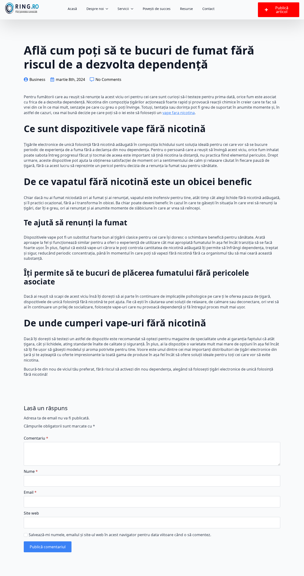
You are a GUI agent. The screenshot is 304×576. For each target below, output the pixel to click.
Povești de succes (157, 8)
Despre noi (95, 8)
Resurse (186, 8)
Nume (31, 471)
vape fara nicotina (178, 112)
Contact (208, 8)
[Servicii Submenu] (133, 8)
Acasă (72, 8)
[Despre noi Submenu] (108, 8)
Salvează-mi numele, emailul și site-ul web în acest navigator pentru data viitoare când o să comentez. (120, 534)
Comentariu (36, 438)
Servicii (123, 8)
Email (30, 492)
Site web (31, 513)
